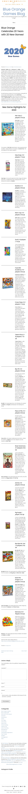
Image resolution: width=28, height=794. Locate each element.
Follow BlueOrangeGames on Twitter (14, 764)
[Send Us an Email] (2, 1)
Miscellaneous (4, 729)
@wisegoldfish (10, 762)
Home (6, 4)
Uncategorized (8, 645)
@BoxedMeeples (4, 753)
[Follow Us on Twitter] (6, 1)
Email (2, 686)
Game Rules (3, 721)
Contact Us (14, 4)
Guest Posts (3, 723)
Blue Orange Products (6, 711)
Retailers (3, 735)
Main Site (18, 4)
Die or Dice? (24, 650)
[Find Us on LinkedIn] (16, 1)
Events (2, 718)
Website (3, 690)
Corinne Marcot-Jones (17, 66)
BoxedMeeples (23, 760)
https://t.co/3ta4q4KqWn (6, 751)
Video (2, 738)
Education (3, 715)
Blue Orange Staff (5, 712)
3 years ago (17, 746)
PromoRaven (23, 751)
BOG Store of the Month (6, 714)
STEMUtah (3, 747)
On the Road (4, 731)
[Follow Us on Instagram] (12, 1)
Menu (14, 22)
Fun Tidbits (3, 720)
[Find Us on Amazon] (8, 1)
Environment (4, 717)
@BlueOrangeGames (18, 750)
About (9, 4)
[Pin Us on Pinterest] (14, 1)
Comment (3, 668)
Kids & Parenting (4, 728)
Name (3, 683)
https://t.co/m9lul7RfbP (6, 760)
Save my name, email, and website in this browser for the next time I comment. (14, 696)
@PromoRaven (6, 749)
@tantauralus (4, 762)
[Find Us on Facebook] (4, 1)
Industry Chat (4, 726)
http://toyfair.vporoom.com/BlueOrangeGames (11, 101)
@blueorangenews (13, 753)
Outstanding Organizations (7, 732)
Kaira (11, 786)
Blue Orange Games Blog (14, 11)
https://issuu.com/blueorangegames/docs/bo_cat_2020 (12, 641)
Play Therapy (4, 734)
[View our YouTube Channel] (11, 1)
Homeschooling (4, 725)
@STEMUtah (5, 743)
